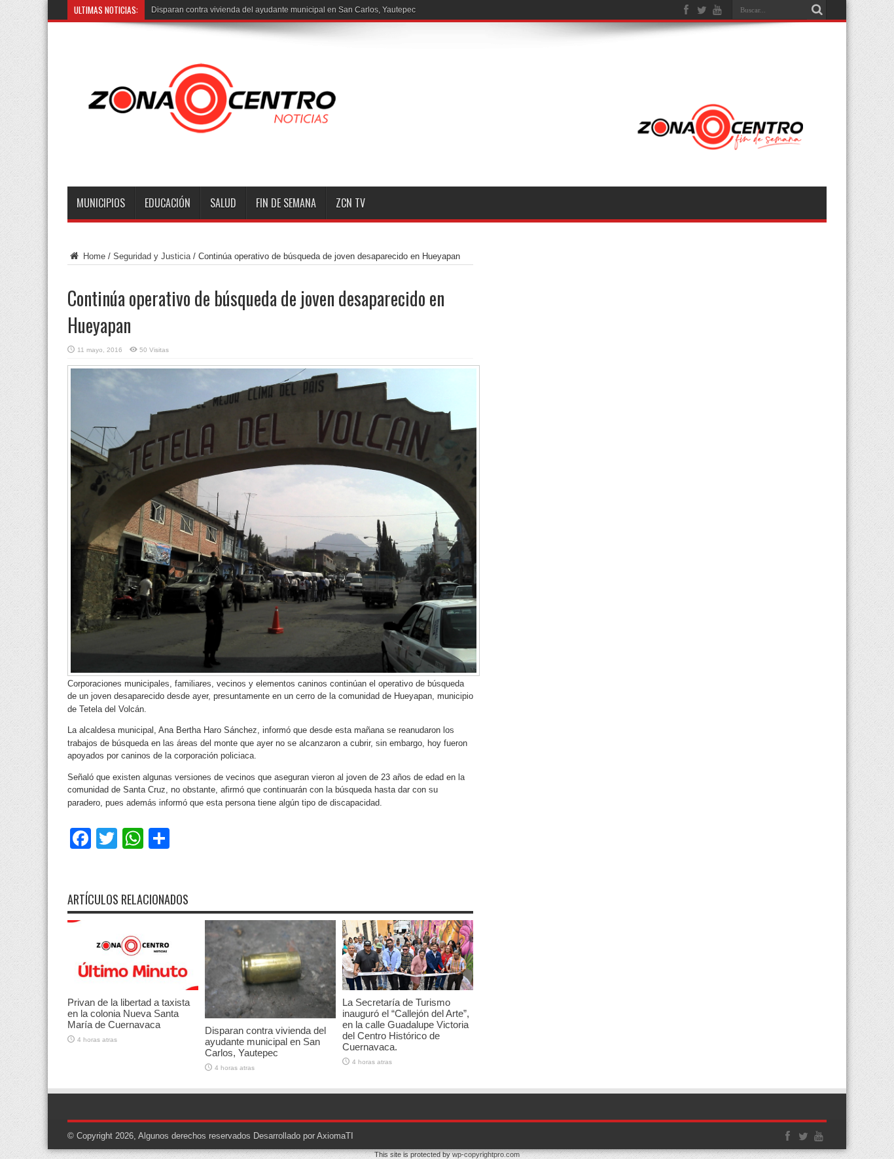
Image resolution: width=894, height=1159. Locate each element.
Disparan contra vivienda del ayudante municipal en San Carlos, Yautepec (283, 9)
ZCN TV (350, 203)
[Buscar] (817, 10)
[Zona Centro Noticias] (447, 153)
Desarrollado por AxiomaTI (303, 1136)
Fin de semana (286, 203)
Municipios (101, 203)
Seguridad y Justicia (151, 256)
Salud (223, 203)
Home (92, 256)
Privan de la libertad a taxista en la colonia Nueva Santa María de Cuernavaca (128, 1013)
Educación (167, 203)
